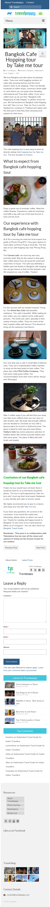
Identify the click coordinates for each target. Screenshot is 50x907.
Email (5, 637)
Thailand (10, 73)
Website (6, 647)
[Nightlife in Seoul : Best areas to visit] (33, 870)
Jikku (8, 762)
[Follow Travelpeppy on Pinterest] (39, 570)
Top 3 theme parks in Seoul (28, 720)
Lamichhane (11, 745)
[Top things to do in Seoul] (33, 878)
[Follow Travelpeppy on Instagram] (43, 570)
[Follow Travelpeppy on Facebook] (31, 570)
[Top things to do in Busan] (21, 870)
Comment (7, 596)
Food (5, 73)
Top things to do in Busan (27, 692)
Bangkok (30, 70)
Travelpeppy (11, 70)
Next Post (40, 548)
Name (6, 627)
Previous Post (11, 548)
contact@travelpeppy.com (17, 895)
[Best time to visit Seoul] (9, 878)
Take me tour (17, 105)
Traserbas (10, 771)
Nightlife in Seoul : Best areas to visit (30, 702)
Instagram (18, 525)
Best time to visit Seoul (26, 712)
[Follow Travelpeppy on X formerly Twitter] (35, 570)
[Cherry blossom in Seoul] (9, 870)
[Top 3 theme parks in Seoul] (21, 878)
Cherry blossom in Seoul (27, 684)
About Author (11, 560)
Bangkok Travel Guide (13, 528)
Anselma (9, 737)
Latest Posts (27, 560)
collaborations (38, 70)
